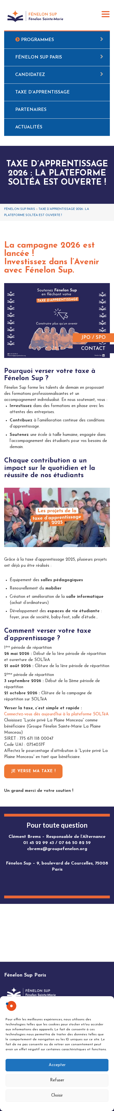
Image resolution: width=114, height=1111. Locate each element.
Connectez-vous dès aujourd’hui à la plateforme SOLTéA (56, 714)
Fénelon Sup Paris (38, 57)
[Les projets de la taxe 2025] (57, 517)
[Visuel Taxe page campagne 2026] (57, 320)
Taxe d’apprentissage (42, 92)
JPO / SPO (93, 337)
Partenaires (30, 110)
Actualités (28, 127)
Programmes (37, 40)
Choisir (57, 1096)
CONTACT (93, 348)
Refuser (57, 1080)
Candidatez (30, 75)
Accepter (57, 1065)
